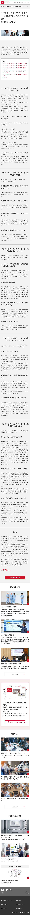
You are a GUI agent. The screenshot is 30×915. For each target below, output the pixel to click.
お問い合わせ (19, 908)
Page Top (27, 893)
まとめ (3, 77)
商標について (4, 904)
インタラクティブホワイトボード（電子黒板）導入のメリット (14, 68)
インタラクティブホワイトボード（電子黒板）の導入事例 (14, 75)
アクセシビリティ (20, 904)
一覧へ (2, 892)
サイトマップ (4, 908)
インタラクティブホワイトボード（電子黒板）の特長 (14, 65)
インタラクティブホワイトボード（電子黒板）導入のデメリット (14, 72)
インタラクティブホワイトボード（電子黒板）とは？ (14, 63)
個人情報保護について (6, 900)
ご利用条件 (18, 900)
